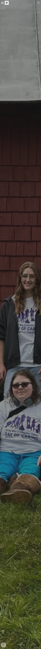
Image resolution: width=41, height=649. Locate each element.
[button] (2, 3)
